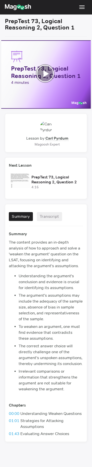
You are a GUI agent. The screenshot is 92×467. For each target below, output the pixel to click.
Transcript (49, 216)
